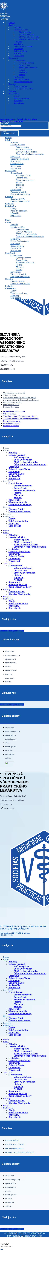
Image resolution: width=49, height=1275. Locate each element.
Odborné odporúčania (19, 159)
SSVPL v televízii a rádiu (26, 152)
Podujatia (9, 286)
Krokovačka (15, 166)
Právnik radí (15, 251)
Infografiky (14, 213)
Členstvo (9, 197)
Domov (8, 220)
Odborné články (17, 163)
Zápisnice (20, 185)
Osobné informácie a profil (14, 393)
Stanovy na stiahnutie (25, 180)
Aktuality (14, 142)
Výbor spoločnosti (23, 175)
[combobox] (11, 126)
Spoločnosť (10, 171)
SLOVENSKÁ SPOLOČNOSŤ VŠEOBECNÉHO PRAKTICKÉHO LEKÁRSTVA (18, 120)
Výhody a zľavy (9, 395)
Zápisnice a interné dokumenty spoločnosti (21, 400)
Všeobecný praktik (18, 192)
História (19, 182)
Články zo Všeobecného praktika (30, 154)
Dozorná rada (21, 178)
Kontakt (19, 187)
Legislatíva (15, 156)
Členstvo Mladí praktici (20, 201)
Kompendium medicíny (20, 194)
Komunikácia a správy (12, 402)
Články (8, 140)
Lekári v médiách (17, 145)
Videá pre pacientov (18, 211)
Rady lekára (10, 206)
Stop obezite (15, 215)
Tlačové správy (22, 147)
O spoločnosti (16, 173)
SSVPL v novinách (24, 149)
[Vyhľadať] (2, 128)
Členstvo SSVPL (17, 199)
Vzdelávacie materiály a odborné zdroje (19, 398)
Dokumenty (15, 161)
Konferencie (15, 189)
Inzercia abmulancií (11, 405)
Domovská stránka (11, 407)
